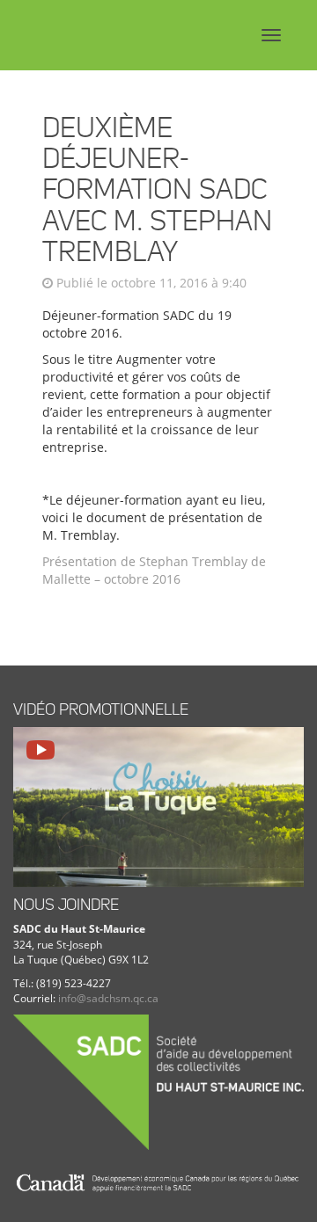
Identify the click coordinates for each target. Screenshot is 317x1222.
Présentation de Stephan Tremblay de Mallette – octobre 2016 (154, 570)
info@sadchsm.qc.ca (108, 998)
